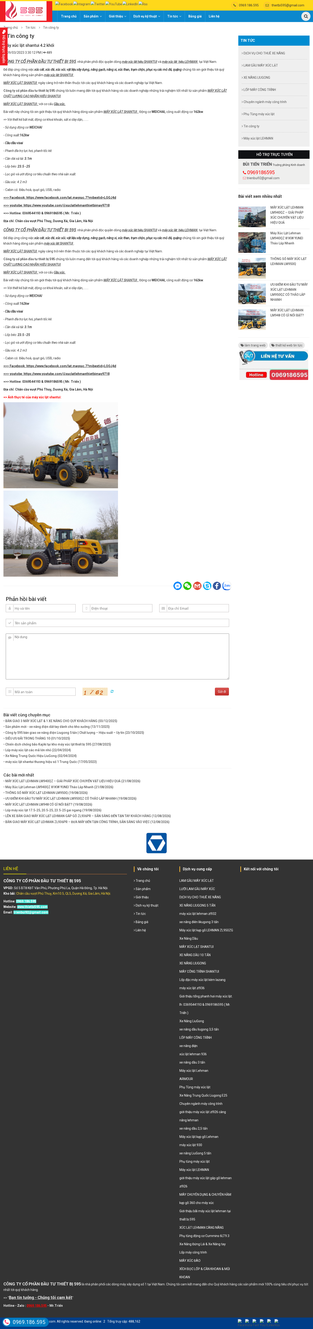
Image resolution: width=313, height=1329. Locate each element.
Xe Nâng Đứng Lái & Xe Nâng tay (202, 1244)
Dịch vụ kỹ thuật (145, 16)
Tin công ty (51, 27)
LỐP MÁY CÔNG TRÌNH (259, 90)
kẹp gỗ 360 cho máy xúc (196, 1203)
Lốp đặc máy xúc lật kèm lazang (202, 980)
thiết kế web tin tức (288, 345)
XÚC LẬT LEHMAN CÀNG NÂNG (201, 1227)
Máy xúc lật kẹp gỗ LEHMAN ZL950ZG (206, 930)
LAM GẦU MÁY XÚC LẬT (260, 65)
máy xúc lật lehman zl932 (197, 914)
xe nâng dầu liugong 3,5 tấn (199, 1029)
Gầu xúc (59, 104)
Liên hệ (214, 16)
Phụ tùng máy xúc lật (194, 1161)
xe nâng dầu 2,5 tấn (193, 1128)
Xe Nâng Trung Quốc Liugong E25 (203, 1095)
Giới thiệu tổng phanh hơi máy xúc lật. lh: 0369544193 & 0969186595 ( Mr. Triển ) (206, 1004)
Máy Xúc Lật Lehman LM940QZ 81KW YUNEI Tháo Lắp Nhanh (286, 238)
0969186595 (261, 172)
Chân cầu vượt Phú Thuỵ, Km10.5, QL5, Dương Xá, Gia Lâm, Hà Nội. (63, 893)
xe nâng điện (188, 1046)
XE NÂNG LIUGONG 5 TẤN (197, 905)
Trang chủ (69, 16)
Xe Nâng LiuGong (191, 1021)
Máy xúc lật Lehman (193, 1070)
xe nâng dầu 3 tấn (192, 1062)
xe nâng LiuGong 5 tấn (195, 1153)
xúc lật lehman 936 (193, 1054)
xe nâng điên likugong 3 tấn (199, 922)
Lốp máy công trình (193, 1252)
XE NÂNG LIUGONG (256, 77)
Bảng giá (195, 16)
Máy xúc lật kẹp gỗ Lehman (198, 1137)
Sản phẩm (91, 16)
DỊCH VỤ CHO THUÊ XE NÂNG (264, 53)
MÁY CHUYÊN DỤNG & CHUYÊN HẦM (205, 1194)
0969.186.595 (249, 5)
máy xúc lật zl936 (192, 988)
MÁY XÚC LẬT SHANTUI (20, 83)
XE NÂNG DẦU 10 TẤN (195, 955)
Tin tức (172, 16)
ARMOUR (186, 1079)
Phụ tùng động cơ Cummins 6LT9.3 (204, 1236)
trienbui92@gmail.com (263, 178)
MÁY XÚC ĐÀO (189, 1260)
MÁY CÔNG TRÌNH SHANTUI (199, 971)
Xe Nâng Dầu (188, 938)
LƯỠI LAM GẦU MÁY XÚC (197, 889)
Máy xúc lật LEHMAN (258, 138)
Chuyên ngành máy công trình (265, 102)
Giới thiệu (116, 16)
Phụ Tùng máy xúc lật (259, 114)
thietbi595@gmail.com (288, 5)
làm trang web (255, 345)
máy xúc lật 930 (190, 1145)
